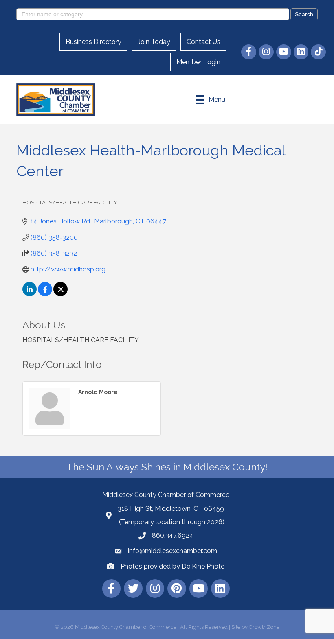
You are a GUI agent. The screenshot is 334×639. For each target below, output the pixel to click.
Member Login (198, 62)
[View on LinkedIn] (29, 294)
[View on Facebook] (45, 294)
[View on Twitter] (60, 294)
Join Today (154, 42)
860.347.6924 (172, 535)
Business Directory (93, 42)
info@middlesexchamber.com (172, 551)
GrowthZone (264, 627)
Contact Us (203, 42)
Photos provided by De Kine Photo (173, 566)
